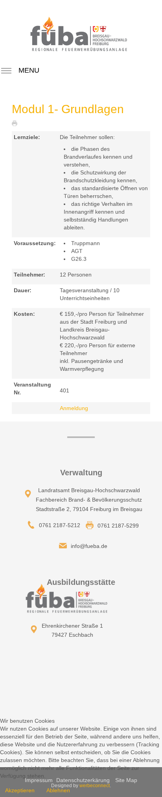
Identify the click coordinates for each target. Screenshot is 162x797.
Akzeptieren (20, 790)
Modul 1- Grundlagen (68, 109)
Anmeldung (74, 408)
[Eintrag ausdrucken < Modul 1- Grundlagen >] (16, 123)
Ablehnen (58, 790)
